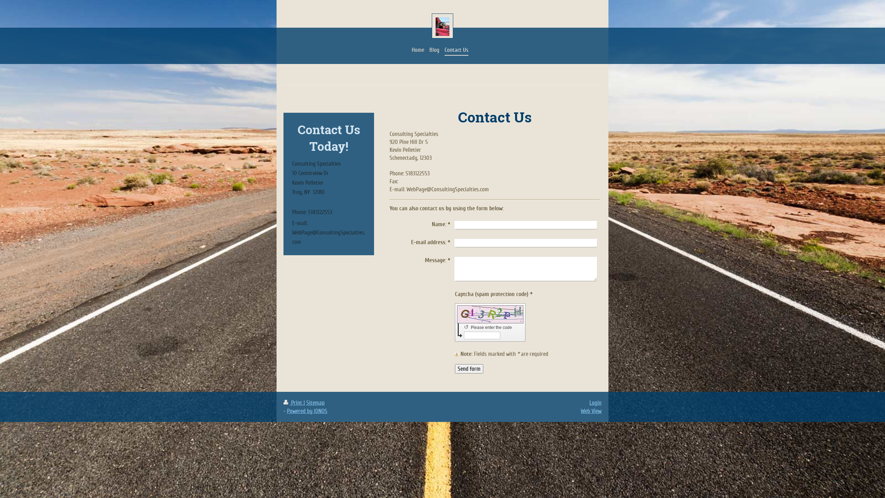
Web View (591, 411)
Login (595, 402)
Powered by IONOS (307, 411)
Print (297, 402)
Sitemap (315, 402)
